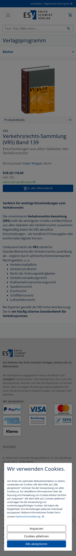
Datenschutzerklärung (28, 516)
